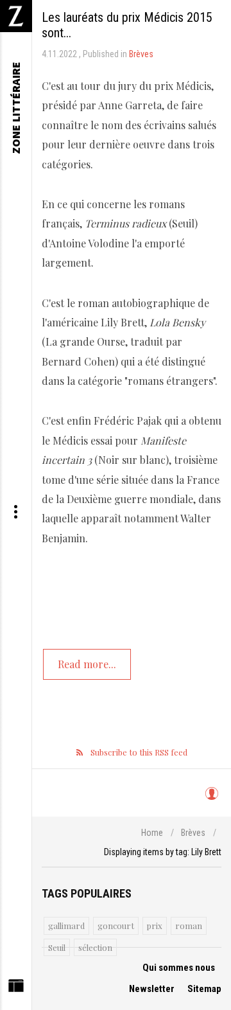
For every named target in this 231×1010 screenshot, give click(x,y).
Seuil (56, 947)
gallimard (66, 925)
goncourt (116, 925)
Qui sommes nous (178, 967)
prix (154, 925)
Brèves (141, 54)
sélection (95, 947)
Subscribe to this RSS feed (138, 752)
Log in (211, 799)
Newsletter (152, 989)
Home (152, 833)
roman (188, 925)
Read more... (87, 664)
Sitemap (204, 989)
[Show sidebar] (15, 989)
